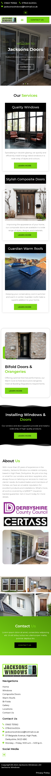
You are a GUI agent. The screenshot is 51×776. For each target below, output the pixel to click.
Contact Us (25, 67)
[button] (22, 20)
